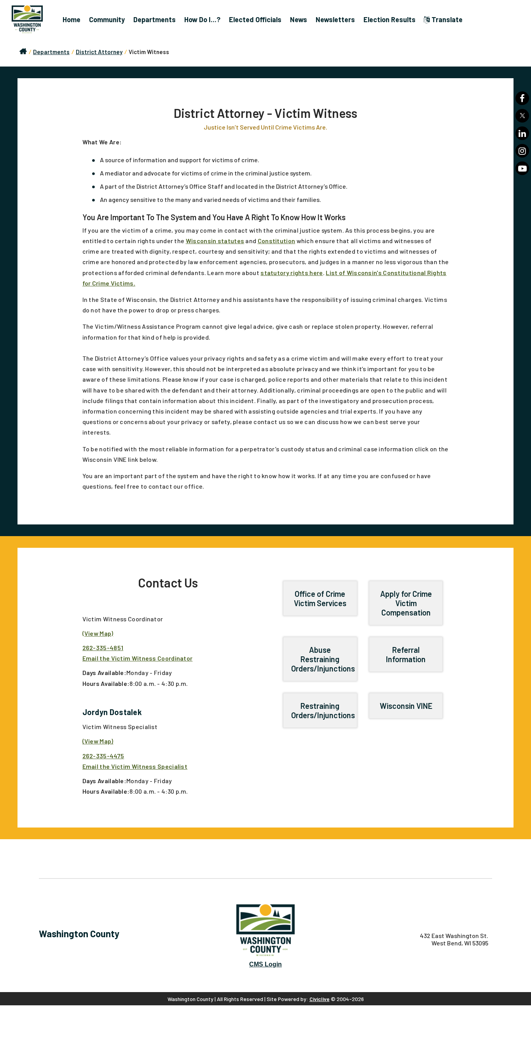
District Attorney (99, 51)
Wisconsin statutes (215, 240)
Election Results (389, 19)
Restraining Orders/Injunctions (323, 710)
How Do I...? (202, 19)
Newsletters (335, 19)
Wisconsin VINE (406, 705)
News (298, 19)
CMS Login (265, 964)
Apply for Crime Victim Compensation (406, 603)
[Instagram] (522, 151)
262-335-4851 (103, 647)
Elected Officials (255, 19)
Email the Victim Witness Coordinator (137, 658)
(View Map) (98, 633)
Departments (154, 19)
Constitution (276, 240)
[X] (522, 116)
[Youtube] (522, 168)
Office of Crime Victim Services (320, 598)
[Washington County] (31, 19)
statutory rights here (291, 272)
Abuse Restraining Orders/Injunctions (323, 659)
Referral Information (406, 654)
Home (71, 19)
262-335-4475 (103, 755)
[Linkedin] (522, 133)
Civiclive (319, 999)
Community (107, 19)
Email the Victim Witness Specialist (135, 766)
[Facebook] (522, 98)
